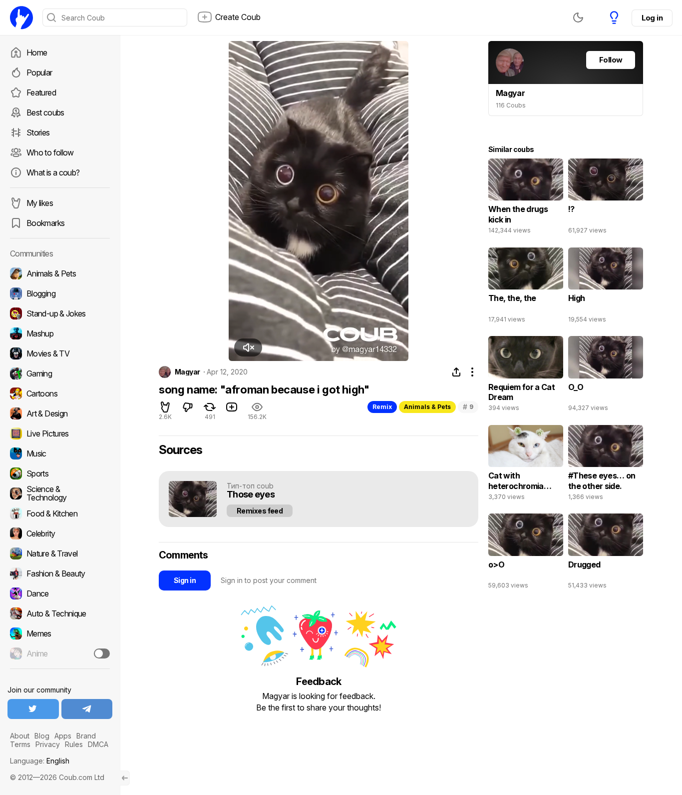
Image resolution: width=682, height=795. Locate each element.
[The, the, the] (525, 288)
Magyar (187, 372)
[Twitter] (33, 709)
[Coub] (21, 17)
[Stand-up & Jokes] (60, 314)
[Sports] (60, 474)
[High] (605, 288)
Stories (38, 133)
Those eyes (251, 495)
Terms (20, 744)
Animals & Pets (427, 406)
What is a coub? (52, 173)
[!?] (605, 198)
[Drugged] (605, 554)
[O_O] (605, 376)
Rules (74, 744)
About (19, 736)
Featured (41, 93)
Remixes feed (260, 510)
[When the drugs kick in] (525, 198)
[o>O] (525, 554)
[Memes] (60, 634)
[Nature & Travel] (60, 554)
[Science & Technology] (60, 494)
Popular (39, 73)
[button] (248, 347)
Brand (86, 736)
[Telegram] (87, 709)
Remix (382, 406)
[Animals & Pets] (60, 274)
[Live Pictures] (60, 434)
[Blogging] (60, 294)
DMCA (98, 744)
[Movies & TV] (60, 354)
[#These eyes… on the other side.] (605, 465)
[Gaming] (60, 374)
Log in (652, 17)
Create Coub (238, 17)
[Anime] (60, 654)
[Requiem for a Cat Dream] (525, 376)
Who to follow (50, 153)
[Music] (60, 454)
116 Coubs (511, 105)
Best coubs (45, 113)
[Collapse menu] (124, 778)
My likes (39, 203)
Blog (41, 736)
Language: (39, 760)
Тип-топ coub (250, 486)
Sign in (185, 580)
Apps (62, 736)
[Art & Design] (60, 414)
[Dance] (60, 594)
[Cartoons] (60, 394)
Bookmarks (45, 223)
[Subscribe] (102, 653)
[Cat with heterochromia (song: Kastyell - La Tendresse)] (525, 465)
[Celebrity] (60, 534)
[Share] (456, 372)
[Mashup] (60, 334)
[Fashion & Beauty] (60, 574)
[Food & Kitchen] (60, 514)
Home (36, 53)
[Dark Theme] (578, 18)
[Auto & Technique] (60, 614)
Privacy (47, 744)
